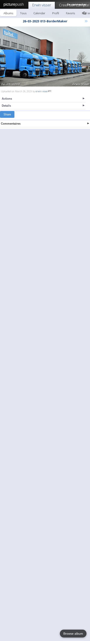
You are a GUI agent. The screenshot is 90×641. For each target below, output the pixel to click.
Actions (7, 98)
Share (7, 114)
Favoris (70, 13)
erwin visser (42, 91)
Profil (55, 13)
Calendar (39, 13)
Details (6, 105)
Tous (23, 13)
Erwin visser (41, 4)
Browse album (73, 633)
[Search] (84, 13)
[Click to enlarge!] (45, 56)
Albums (8, 13)
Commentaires (11, 123)
